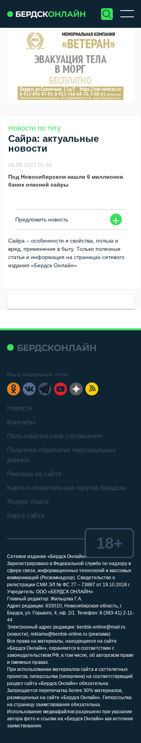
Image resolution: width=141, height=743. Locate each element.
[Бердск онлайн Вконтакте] (29, 388)
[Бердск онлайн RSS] (91, 388)
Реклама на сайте (34, 474)
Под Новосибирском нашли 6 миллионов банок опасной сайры (65, 181)
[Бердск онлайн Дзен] (76, 388)
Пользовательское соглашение (54, 436)
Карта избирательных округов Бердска (66, 487)
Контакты (21, 422)
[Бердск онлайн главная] (51, 347)
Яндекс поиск (27, 502)
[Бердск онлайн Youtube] (60, 388)
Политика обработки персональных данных (61, 455)
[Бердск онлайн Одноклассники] (13, 388)
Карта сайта (25, 515)
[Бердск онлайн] (46, 14)
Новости (20, 408)
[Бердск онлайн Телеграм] (44, 388)
